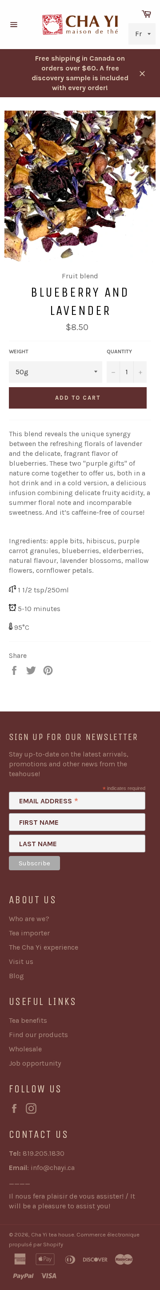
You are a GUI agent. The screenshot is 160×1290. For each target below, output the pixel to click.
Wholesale (25, 1049)
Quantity (119, 351)
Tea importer (29, 933)
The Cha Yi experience (43, 947)
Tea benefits (28, 1020)
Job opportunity (35, 1063)
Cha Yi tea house (52, 1234)
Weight (18, 351)
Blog (16, 976)
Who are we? (29, 918)
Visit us (21, 961)
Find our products (38, 1034)
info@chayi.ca (53, 1167)
